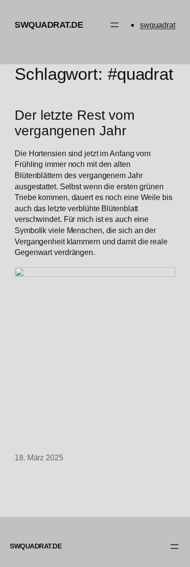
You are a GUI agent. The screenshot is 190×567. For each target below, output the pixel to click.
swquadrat (157, 24)
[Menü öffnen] (114, 25)
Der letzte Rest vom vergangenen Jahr (74, 123)
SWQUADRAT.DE (49, 24)
